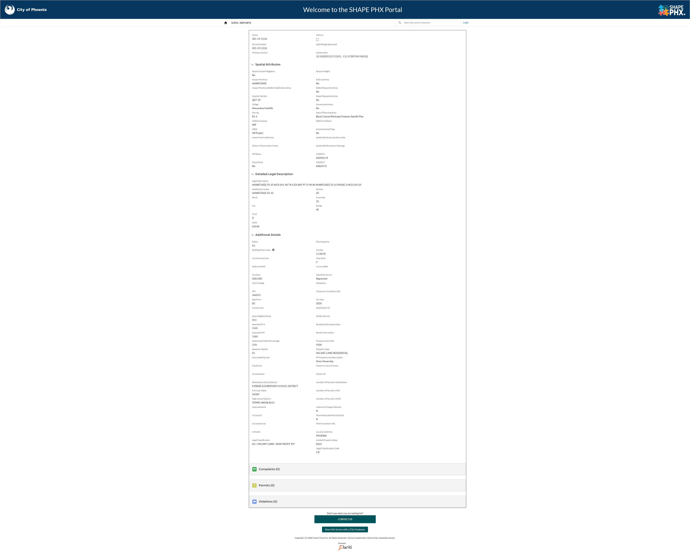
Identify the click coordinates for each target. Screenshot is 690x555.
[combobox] (432, 23)
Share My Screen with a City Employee (345, 529)
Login (466, 22)
